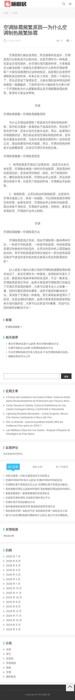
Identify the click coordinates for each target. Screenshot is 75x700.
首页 (5, 12)
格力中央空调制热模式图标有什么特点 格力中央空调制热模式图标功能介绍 (39, 515)
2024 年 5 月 (13, 624)
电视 (8, 667)
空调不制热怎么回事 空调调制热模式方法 (30, 347)
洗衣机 (9, 658)
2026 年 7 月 (13, 556)
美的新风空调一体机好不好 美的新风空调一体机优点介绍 (36, 510)
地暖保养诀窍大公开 (19, 356)
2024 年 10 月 (14, 620)
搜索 (66, 376)
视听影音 (11, 676)
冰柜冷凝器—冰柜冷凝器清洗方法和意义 (28, 475)
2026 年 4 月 (13, 569)
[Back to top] (70, 687)
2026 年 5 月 (13, 565)
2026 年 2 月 (13, 579)
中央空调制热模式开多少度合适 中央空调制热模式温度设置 (40, 352)
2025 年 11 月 (13, 592)
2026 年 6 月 (13, 560)
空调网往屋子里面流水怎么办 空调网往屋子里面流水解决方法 (39, 484)
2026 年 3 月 (13, 574)
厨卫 (8, 653)
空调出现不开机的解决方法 (20, 501)
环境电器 (11, 662)
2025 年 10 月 (14, 597)
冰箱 (8, 649)
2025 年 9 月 (13, 601)
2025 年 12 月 (14, 588)
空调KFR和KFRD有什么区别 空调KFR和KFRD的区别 (34, 480)
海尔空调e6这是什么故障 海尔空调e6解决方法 (33, 343)
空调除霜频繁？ (13, 326)
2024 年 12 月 (14, 611)
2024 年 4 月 (13, 629)
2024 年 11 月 (13, 615)
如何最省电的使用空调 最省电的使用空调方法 (30, 506)
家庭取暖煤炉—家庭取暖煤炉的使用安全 (28, 493)
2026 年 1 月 (13, 583)
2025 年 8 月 (13, 606)
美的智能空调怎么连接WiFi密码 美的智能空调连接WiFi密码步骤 (39, 488)
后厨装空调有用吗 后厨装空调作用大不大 (28, 497)
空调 (14, 12)
